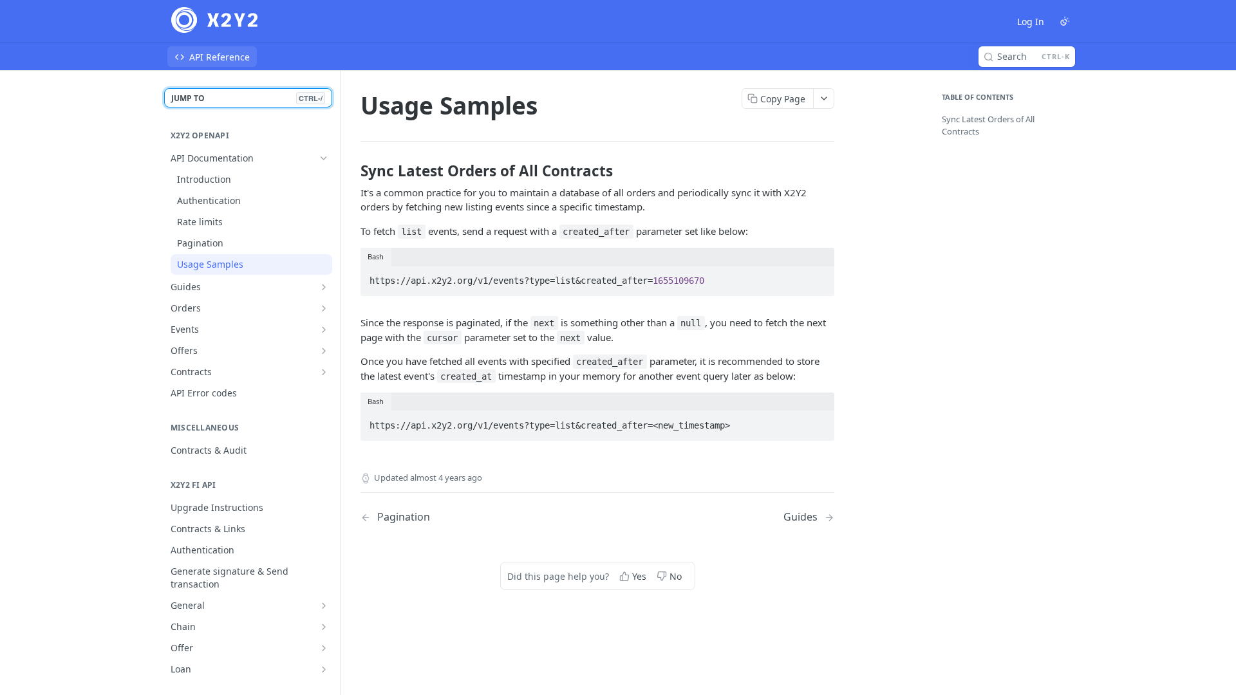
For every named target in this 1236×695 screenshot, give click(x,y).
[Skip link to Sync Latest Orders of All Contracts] (351, 171)
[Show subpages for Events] (324, 329)
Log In (1030, 21)
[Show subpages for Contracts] (324, 372)
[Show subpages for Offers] (324, 351)
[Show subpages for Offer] (324, 648)
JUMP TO (247, 98)
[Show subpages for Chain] (324, 627)
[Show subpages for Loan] (324, 669)
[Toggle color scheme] (1064, 21)
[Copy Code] (819, 276)
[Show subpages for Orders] (324, 308)
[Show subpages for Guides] (324, 287)
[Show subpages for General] (324, 605)
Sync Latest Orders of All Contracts (988, 125)
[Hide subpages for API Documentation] (324, 158)
